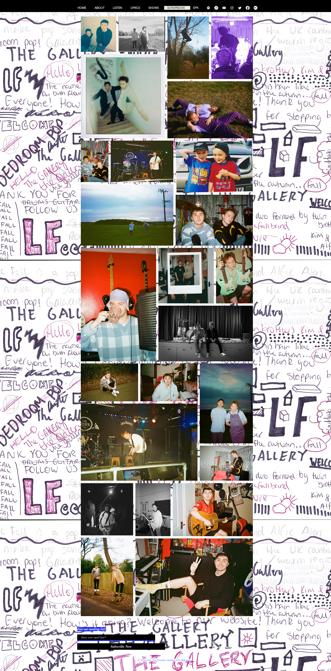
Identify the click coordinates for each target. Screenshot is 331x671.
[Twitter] (240, 8)
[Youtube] (224, 8)
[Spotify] (208, 8)
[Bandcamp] (255, 8)
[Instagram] (232, 8)
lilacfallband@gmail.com (232, 647)
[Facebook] (248, 8)
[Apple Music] (216, 8)
